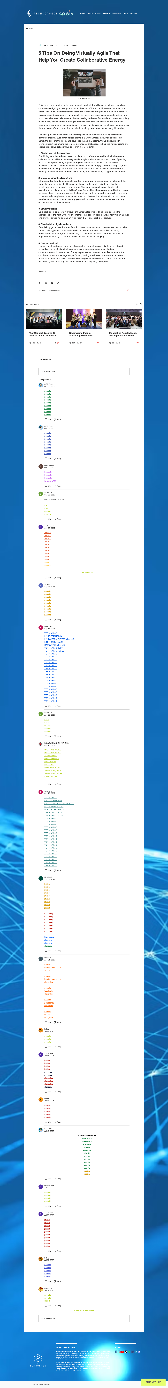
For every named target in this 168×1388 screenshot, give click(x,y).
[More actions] (128, 45)
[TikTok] (126, 1352)
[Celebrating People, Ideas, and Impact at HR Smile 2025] (124, 319)
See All (139, 304)
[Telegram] (136, 1352)
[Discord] (139, 1352)
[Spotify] (129, 1352)
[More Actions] (128, 385)
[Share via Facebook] (39, 283)
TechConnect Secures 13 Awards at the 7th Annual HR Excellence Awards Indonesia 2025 (42, 334)
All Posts (29, 28)
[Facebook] (132, 1352)
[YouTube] (122, 1352)
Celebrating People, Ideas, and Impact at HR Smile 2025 (123, 334)
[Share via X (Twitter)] (46, 283)
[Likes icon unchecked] (46, 419)
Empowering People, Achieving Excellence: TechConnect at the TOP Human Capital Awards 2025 (81, 334)
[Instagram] (119, 1352)
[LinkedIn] (116, 1352)
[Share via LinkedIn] (52, 283)
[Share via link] (58, 283)
